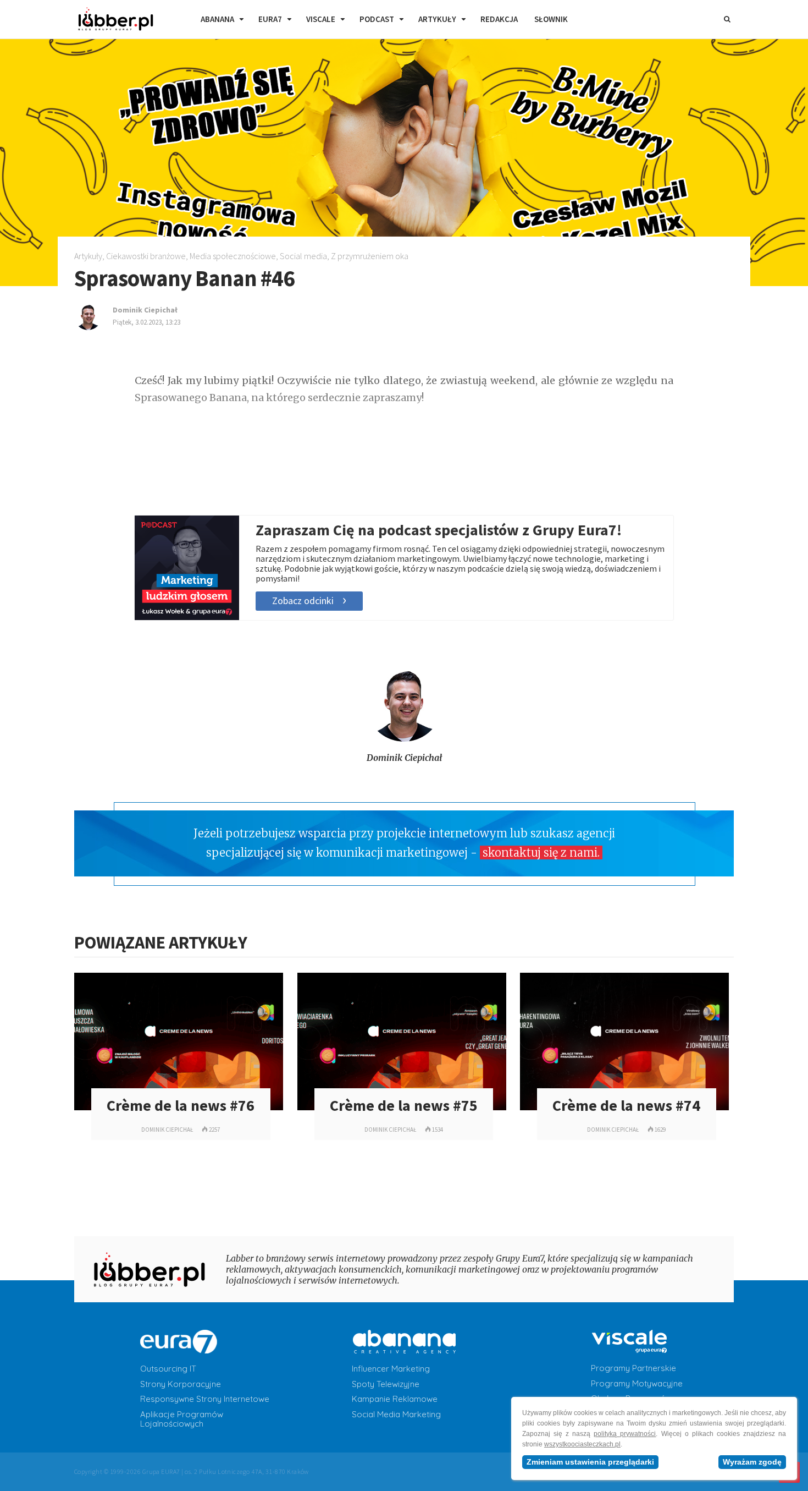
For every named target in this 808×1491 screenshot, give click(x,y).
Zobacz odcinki (303, 600)
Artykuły (437, 19)
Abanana (217, 19)
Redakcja (499, 19)
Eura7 (270, 19)
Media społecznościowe (233, 255)
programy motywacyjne (637, 1384)
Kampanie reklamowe (395, 1399)
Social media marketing (396, 1414)
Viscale (320, 19)
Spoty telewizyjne (385, 1384)
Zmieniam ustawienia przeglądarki (590, 1461)
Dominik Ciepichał (404, 757)
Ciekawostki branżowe (146, 255)
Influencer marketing (391, 1369)
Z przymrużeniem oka (369, 255)
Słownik (551, 19)
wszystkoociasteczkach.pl (582, 1444)
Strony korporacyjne (180, 1384)
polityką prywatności (625, 1434)
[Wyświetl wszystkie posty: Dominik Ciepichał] (404, 738)
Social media (303, 255)
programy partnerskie (633, 1368)
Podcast (376, 19)
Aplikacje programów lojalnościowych (181, 1419)
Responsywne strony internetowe (204, 1399)
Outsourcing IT (168, 1369)
